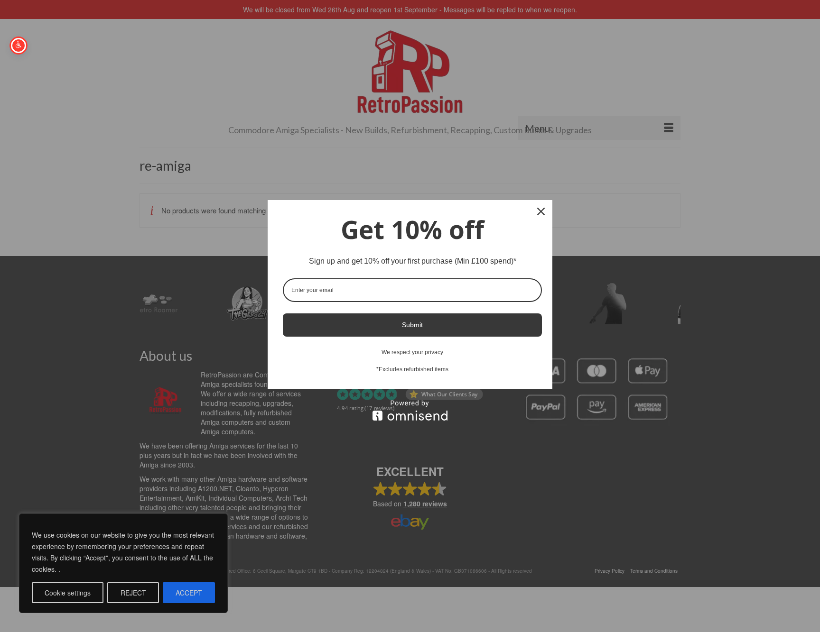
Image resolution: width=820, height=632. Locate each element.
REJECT (133, 592)
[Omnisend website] (410, 410)
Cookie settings (68, 592)
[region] (123, 563)
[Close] (541, 211)
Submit (412, 325)
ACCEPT (189, 592)
